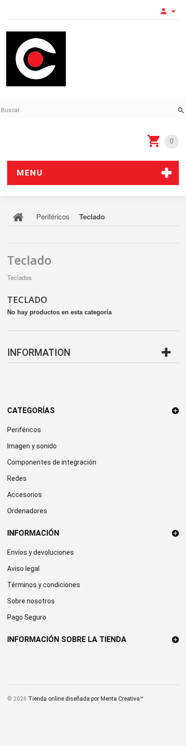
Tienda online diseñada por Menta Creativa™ (86, 698)
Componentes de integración (51, 462)
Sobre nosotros (31, 601)
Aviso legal (23, 568)
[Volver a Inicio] (18, 216)
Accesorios (24, 494)
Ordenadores (27, 511)
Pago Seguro (26, 617)
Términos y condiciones (43, 585)
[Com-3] (36, 58)
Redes (17, 478)
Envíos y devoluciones (40, 552)
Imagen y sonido (32, 446)
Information (39, 352)
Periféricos (24, 430)
